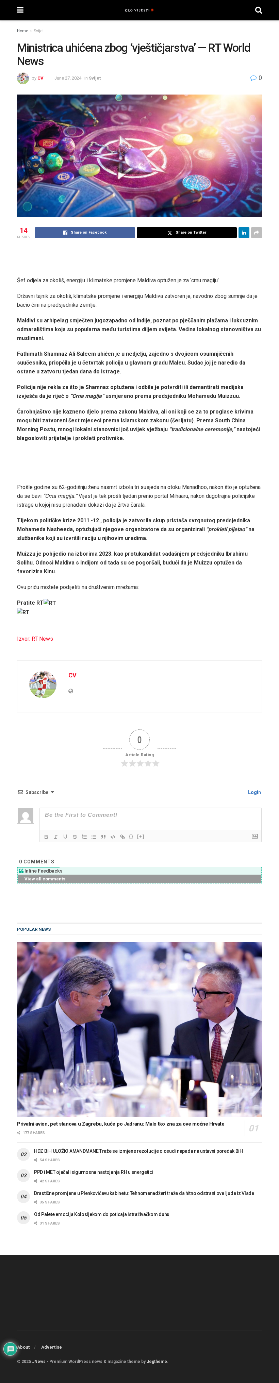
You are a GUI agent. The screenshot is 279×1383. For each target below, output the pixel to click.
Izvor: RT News (35, 639)
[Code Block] (113, 837)
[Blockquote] (103, 837)
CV (40, 78)
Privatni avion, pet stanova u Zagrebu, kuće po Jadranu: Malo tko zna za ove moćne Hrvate (121, 1124)
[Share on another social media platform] (256, 232)
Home (22, 31)
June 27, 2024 (67, 78)
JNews (39, 1361)
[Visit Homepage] (139, 10)
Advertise (51, 1347)
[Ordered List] (84, 837)
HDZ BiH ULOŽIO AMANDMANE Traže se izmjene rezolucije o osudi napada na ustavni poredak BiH (138, 1151)
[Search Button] (258, 10)
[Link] (122, 837)
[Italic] (56, 837)
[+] (141, 836)
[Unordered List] (94, 837)
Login (254, 792)
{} (131, 836)
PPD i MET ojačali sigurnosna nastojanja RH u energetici (93, 1172)
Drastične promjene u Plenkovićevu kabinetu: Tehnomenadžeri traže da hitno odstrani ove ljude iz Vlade (144, 1193)
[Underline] (65, 837)
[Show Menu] (20, 10)
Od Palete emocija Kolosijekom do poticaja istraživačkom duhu (101, 1214)
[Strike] (75, 837)
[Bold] (46, 837)
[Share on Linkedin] (244, 232)
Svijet (39, 31)
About (23, 1347)
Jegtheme (157, 1361)
